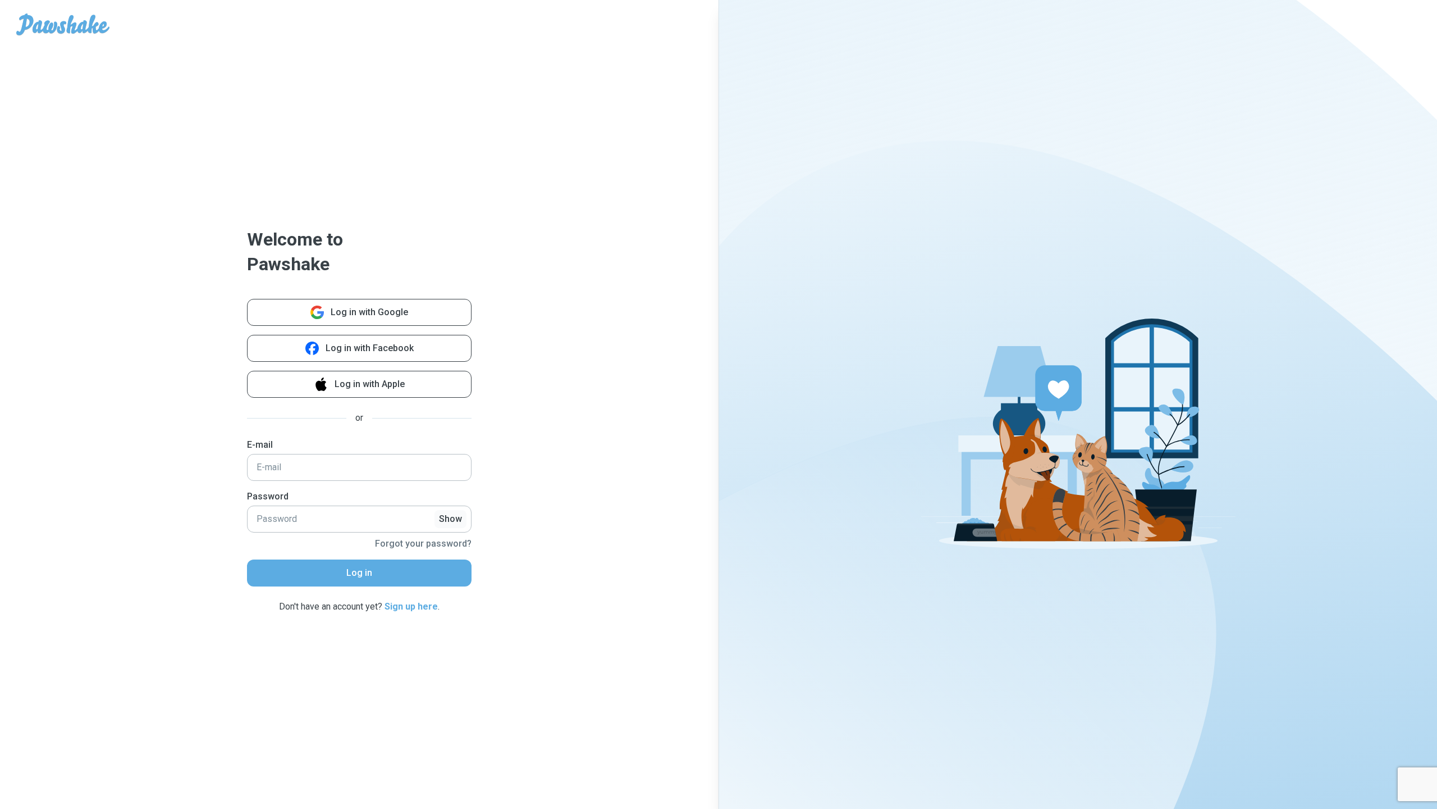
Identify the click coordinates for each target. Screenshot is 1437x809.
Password (268, 496)
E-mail (260, 444)
